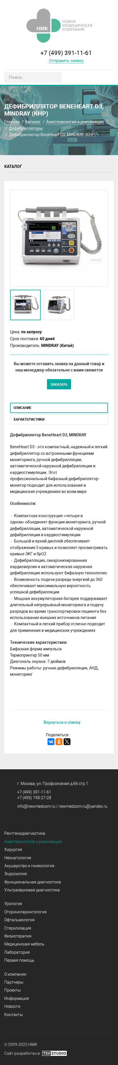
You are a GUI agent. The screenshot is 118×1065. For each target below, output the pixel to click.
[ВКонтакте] (51, 741)
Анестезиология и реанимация (75, 122)
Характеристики (28, 420)
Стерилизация (17, 928)
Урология (13, 903)
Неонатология (17, 858)
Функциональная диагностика (32, 882)
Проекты (12, 990)
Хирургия (13, 849)
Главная (12, 122)
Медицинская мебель (24, 944)
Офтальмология (19, 920)
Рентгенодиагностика (24, 833)
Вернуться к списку (62, 722)
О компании (15, 974)
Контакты (13, 1014)
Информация (16, 998)
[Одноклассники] (59, 741)
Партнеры (13, 982)
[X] (67, 741)
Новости (12, 1006)
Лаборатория (17, 952)
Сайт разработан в (22, 1053)
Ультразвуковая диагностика (32, 890)
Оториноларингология (25, 912)
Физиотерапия (18, 936)
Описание (22, 408)
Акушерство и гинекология (29, 865)
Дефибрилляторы (26, 128)
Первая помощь (19, 960)
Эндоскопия (15, 873)
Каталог (33, 122)
